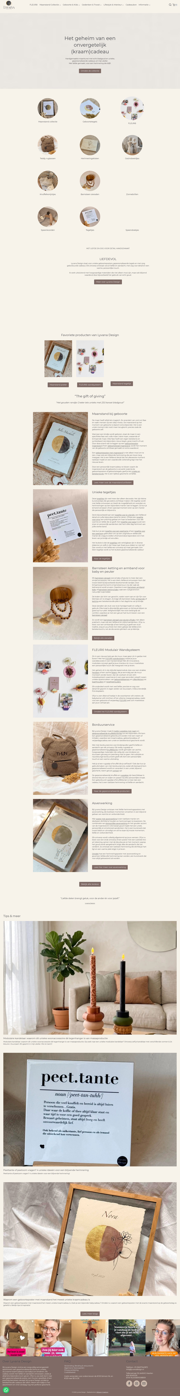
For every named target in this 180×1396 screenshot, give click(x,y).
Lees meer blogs (90, 1314)
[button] (108, 282)
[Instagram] (137, 1383)
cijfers (135, 679)
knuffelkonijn (112, 750)
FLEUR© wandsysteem (115, 659)
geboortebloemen (122, 679)
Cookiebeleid (69, 1372)
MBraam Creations (102, 1392)
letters (140, 679)
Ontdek (95, 854)
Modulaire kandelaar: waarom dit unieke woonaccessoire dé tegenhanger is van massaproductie (55, 1038)
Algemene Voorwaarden (74, 1368)
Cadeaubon (131, 5)
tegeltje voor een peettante (116, 531)
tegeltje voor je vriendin (125, 515)
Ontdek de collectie (90, 71)
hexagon (95, 673)
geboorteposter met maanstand (109, 453)
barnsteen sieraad (103, 578)
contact (115, 771)
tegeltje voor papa (128, 522)
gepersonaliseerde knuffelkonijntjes (107, 733)
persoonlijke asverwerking (116, 823)
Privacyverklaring (71, 1370)
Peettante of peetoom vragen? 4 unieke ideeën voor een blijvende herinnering (46, 1170)
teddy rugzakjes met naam (125, 731)
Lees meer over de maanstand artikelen (113, 482)
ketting (95, 601)
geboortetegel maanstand (119, 446)
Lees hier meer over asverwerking (110, 867)
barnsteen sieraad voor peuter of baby (119, 620)
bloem (114, 673)
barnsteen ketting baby (109, 590)
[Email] (144, 1383)
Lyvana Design (90, 903)
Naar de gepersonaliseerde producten (112, 791)
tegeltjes (100, 499)
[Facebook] (129, 1383)
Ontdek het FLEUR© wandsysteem (110, 712)
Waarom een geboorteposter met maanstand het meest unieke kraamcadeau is (46, 1299)
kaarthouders (97, 682)
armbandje (140, 599)
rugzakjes (125, 775)
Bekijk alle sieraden (103, 638)
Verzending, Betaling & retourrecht (78, 1366)
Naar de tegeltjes (102, 559)
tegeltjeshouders (113, 682)
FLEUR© (34, 5)
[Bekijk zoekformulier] (170, 5)
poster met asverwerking (106, 819)
